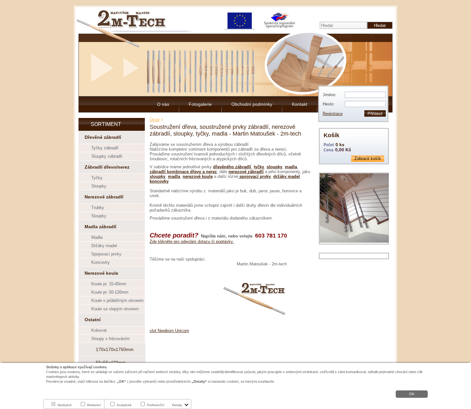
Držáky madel (104, 245)
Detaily (177, 405)
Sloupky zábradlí (106, 156)
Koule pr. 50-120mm (109, 292)
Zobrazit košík (367, 158)
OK (411, 394)
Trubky (97, 207)
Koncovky (100, 262)
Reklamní (94, 405)
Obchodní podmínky (251, 104)
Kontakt (299, 104)
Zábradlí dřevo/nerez (107, 167)
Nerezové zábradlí (104, 196)
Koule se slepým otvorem (115, 308)
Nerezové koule (101, 273)
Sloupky (98, 186)
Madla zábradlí (100, 226)
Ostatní (93, 319)
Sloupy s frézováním (110, 338)
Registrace (333, 113)
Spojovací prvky (106, 254)
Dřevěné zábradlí (103, 137)
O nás (163, 104)
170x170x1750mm (115, 349)
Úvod (154, 119)
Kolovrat (99, 330)
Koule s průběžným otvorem (117, 300)
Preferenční (155, 405)
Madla (97, 237)
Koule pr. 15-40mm (108, 283)
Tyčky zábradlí (105, 148)
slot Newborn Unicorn (169, 330)
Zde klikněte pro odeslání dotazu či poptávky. (192, 241)
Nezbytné (65, 405)
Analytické (124, 405)
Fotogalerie (200, 104)
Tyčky (97, 177)
